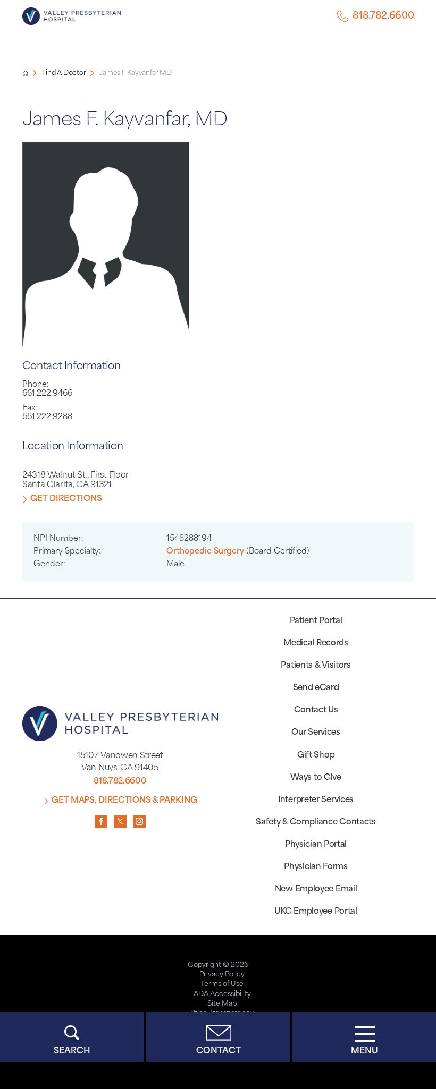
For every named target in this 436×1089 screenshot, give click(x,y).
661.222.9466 (47, 394)
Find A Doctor (64, 73)
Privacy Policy (222, 974)
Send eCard (316, 688)
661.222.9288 (47, 417)
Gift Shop (315, 756)
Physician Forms (316, 867)
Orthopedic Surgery (237, 552)
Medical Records (315, 644)
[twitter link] (120, 821)
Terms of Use (222, 984)
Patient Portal (316, 621)
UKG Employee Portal (315, 912)
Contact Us (316, 710)
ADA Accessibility (222, 994)
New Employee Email (316, 890)
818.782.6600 (383, 16)
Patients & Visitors (315, 666)
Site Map (222, 1003)
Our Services (315, 733)
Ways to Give (315, 778)
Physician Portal (316, 845)
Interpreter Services (316, 800)
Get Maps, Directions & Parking (124, 801)
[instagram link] (139, 821)
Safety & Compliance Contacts (316, 823)
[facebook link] (101, 821)
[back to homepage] (25, 73)
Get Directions (66, 499)
